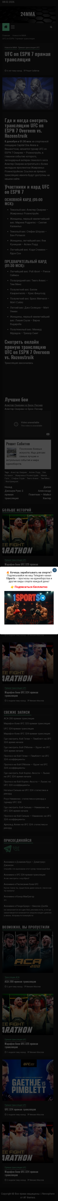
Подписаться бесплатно (31, 586)
